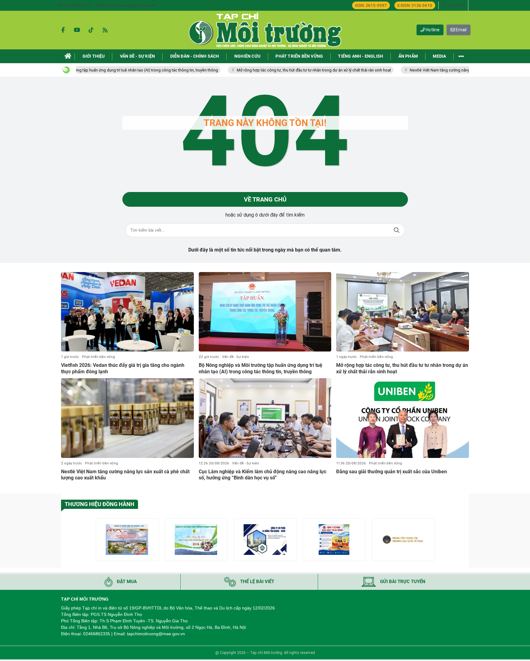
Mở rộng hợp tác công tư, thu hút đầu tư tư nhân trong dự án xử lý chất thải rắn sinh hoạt (291, 70)
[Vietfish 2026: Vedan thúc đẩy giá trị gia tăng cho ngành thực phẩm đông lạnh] (127, 312)
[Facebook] (63, 30)
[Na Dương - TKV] (127, 539)
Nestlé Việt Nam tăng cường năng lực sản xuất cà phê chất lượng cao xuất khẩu (458, 70)
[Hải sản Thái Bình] (334, 539)
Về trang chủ (265, 199)
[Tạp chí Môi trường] (265, 30)
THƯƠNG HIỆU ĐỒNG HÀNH (99, 504)
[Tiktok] (91, 30)
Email (461, 29)
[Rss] (105, 30)
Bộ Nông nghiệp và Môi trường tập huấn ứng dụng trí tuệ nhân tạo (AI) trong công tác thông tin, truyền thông (100, 70)
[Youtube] (77, 30)
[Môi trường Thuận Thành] (196, 539)
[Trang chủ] (68, 56)
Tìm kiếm (396, 230)
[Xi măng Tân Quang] (265, 539)
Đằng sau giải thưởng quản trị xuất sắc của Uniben (391, 472)
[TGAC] (403, 539)
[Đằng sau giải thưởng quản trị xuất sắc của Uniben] (402, 418)
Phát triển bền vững (98, 357)
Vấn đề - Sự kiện (235, 357)
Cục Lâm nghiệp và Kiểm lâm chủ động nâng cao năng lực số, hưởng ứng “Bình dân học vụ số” (262, 475)
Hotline (432, 29)
